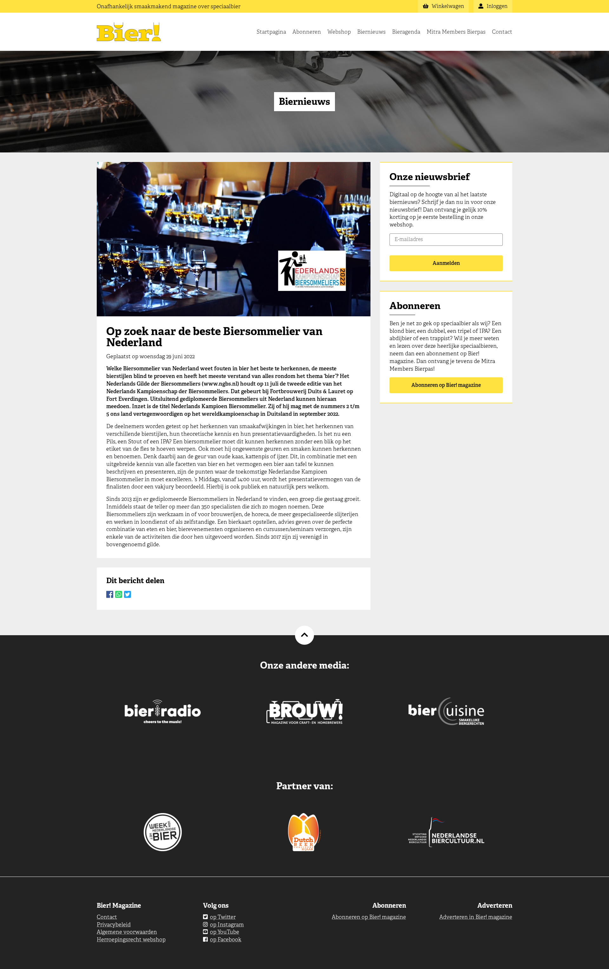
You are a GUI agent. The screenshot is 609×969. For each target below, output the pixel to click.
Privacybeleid (114, 924)
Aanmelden (446, 263)
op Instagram (227, 924)
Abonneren (306, 31)
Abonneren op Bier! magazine (446, 385)
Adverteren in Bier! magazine (475, 916)
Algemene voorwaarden (127, 931)
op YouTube (224, 931)
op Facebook (225, 939)
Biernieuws (371, 31)
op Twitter (223, 916)
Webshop (339, 31)
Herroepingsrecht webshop (131, 939)
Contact (502, 31)
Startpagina (271, 31)
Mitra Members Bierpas (456, 31)
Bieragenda (406, 31)
